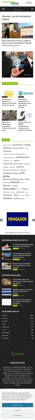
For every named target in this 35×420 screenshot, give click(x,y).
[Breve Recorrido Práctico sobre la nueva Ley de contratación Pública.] (17, 30)
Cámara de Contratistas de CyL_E (11, 45)
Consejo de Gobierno (9, 157)
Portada (21, 120)
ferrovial (12, 167)
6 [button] (14, 232)
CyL (12, 160)
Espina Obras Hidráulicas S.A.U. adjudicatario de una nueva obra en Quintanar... (24, 103)
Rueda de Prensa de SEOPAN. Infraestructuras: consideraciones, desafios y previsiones (25, 126)
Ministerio (7, 186)
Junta (6, 176)
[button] (32, 9)
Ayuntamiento (17, 145)
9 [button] (19, 232)
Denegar (17, 410)
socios (22, 195)
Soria (27, 195)
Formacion (23, 170)
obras (19, 189)
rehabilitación (20, 192)
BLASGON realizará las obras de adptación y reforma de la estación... (22, 291)
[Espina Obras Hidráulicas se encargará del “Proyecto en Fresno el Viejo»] (9, 115)
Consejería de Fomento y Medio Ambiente (14, 154)
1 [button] (5, 232)
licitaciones (6, 182)
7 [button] (15, 232)
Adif (9, 145)
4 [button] (10, 232)
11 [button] (22, 232)
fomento (20, 167)
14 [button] (27, 232)
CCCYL (26, 148)
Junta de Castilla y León (13, 179)
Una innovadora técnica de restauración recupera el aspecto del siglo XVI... (23, 281)
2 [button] (7, 232)
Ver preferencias (17, 415)
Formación (4, 37)
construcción (22, 157)
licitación (15, 182)
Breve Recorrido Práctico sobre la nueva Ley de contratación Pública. (17, 42)
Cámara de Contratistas (13, 164)
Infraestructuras (10, 173)
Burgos (28, 145)
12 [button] (24, 232)
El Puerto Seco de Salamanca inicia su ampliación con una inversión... (22, 265)
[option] (20, 219)
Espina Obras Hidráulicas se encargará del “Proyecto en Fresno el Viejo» (9, 126)
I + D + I (15, 285)
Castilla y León (18, 148)
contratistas (6, 160)
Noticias (15, 186)
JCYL (22, 173)
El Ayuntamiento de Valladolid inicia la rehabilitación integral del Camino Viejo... (22, 255)
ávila (22, 198)
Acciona (5, 145)
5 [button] (12, 232)
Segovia (16, 195)
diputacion (27, 164)
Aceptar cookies (17, 405)
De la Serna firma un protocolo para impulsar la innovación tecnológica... (22, 301)
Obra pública (10, 189)
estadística (6, 167)
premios (13, 192)
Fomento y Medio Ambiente (10, 170)
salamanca (7, 195)
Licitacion (4, 97)
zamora (17, 198)
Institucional (16, 259)
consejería (7, 151)
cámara (17, 160)
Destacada (15, 248)
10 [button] (20, 232)
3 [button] (9, 232)
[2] (17, 3)
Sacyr (27, 192)
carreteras (7, 148)
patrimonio (6, 192)
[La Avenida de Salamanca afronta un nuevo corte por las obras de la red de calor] (6, 247)
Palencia (25, 189)
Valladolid (7, 198)
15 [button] (29, 232)
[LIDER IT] (17, 64)
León (27, 179)
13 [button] (26, 232)
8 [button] (17, 232)
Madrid (23, 182)
